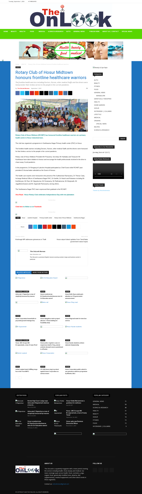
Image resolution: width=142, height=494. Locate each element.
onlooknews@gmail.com (60, 484)
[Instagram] (125, 1)
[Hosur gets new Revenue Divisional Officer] (59, 424)
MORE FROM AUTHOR (40, 272)
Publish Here (94, 31)
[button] (139, 32)
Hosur (23, 218)
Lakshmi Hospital (32, 218)
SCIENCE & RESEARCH (55, 31)
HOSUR (43, 291)
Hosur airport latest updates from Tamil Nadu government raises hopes (72, 241)
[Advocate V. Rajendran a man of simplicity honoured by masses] (26, 284)
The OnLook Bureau (23, 88)
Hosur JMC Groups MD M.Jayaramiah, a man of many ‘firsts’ (76, 413)
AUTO (68, 31)
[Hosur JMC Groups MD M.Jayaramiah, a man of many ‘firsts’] (26, 333)
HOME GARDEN (99, 105)
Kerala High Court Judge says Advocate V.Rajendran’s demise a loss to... (38, 403)
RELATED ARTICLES (23, 272)
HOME (6, 31)
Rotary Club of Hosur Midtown (62, 218)
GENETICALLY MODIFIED (102, 99)
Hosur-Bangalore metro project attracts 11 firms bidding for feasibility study (50, 320)
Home (17, 64)
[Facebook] (121, 1)
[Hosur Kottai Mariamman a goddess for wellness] (59, 403)
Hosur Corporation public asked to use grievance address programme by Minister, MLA (76, 371)
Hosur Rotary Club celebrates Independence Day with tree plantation (44, 195)
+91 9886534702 (32, 1)
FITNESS (97, 86)
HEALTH (22, 31)
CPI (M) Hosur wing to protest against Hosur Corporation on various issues (49, 371)
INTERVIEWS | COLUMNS (22, 291)
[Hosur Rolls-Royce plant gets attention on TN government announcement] (76, 284)
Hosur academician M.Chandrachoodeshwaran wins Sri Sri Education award (51, 296)
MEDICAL (42, 31)
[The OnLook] (71, 16)
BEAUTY (14, 31)
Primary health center (46, 218)
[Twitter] (131, 1)
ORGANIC (97, 121)
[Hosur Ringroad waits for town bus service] (76, 309)
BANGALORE (100, 96)
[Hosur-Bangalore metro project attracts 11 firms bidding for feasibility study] (51, 309)
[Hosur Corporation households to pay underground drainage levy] (26, 309)
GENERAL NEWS (79, 31)
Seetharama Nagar (79, 218)
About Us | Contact (110, 31)
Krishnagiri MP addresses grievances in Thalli (30, 239)
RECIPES (97, 127)
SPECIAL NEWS (127, 31)
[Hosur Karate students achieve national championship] (76, 333)
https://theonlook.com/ (35, 254)
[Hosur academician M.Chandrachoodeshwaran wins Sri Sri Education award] (51, 284)
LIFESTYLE (97, 114)
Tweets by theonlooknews (101, 190)
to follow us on (28, 206)
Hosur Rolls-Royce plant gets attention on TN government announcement (74, 296)
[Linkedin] (128, 1)
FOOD (32, 31)
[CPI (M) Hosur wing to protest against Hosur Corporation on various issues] (51, 360)
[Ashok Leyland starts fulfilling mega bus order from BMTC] (26, 360)
